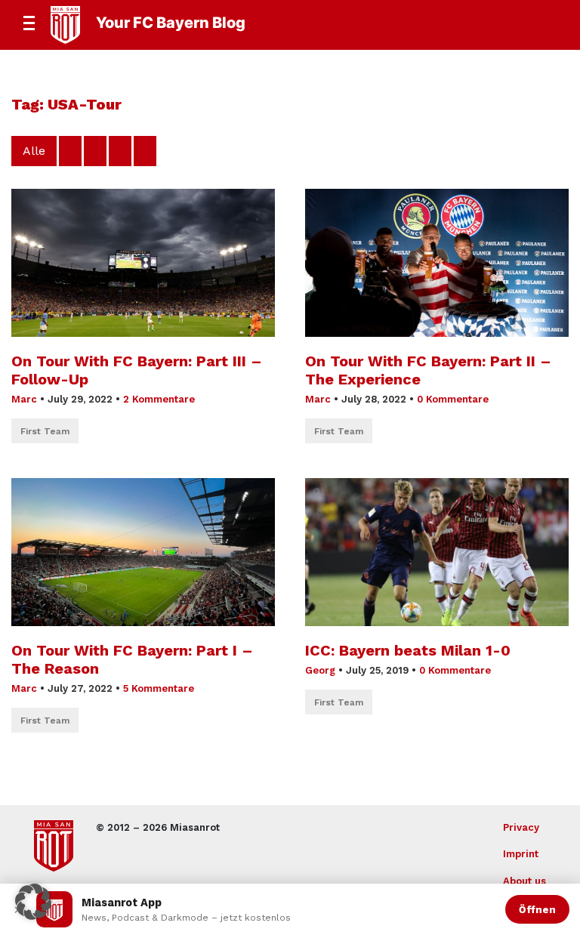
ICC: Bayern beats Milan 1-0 (408, 650)
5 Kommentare (158, 688)
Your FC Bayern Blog (170, 23)
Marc (24, 399)
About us (524, 881)
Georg (320, 670)
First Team (44, 431)
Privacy (521, 827)
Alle (34, 150)
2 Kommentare (159, 399)
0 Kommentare (453, 399)
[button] (33, 902)
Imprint (520, 853)
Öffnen (537, 909)
